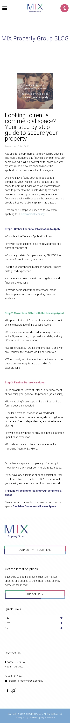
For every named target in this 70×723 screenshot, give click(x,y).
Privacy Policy (21, 717)
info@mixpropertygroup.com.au (25, 680)
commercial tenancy (32, 214)
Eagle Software (48, 717)
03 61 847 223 (14, 675)
